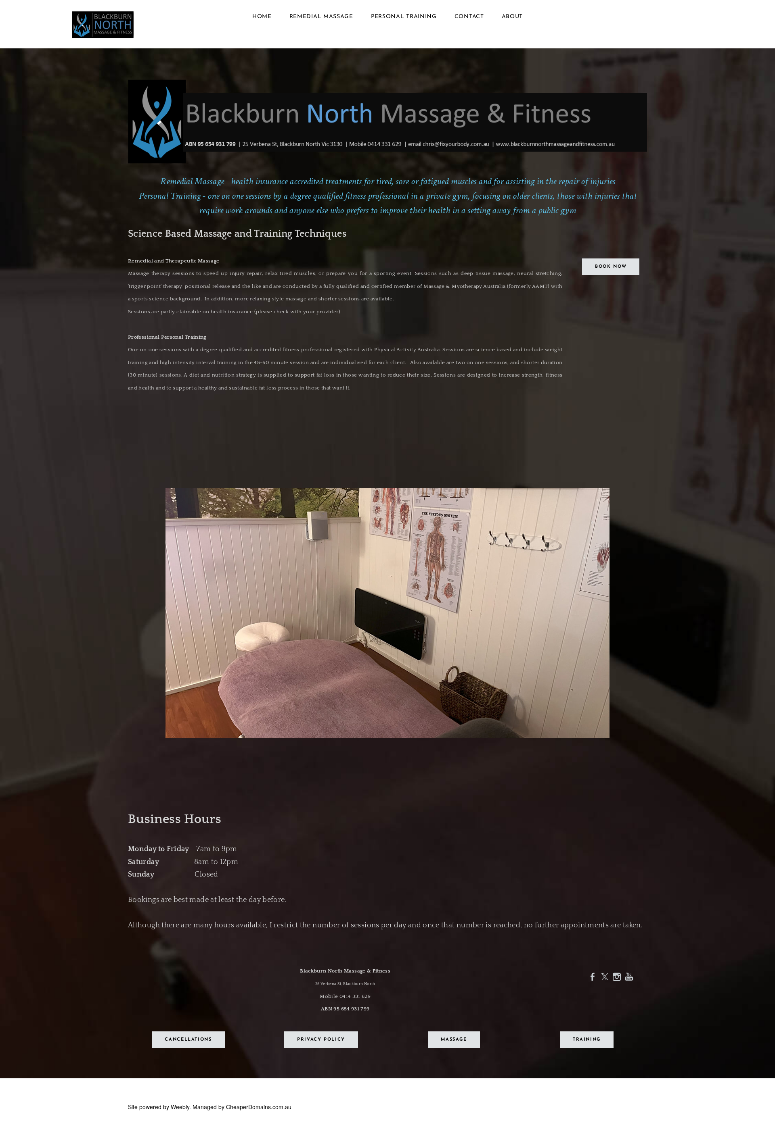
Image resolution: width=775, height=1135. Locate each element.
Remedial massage (321, 17)
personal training (404, 17)
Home (262, 17)
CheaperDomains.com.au (258, 1107)
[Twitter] (605, 976)
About (512, 17)
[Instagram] (617, 976)
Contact (469, 17)
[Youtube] (629, 976)
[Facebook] (593, 976)
